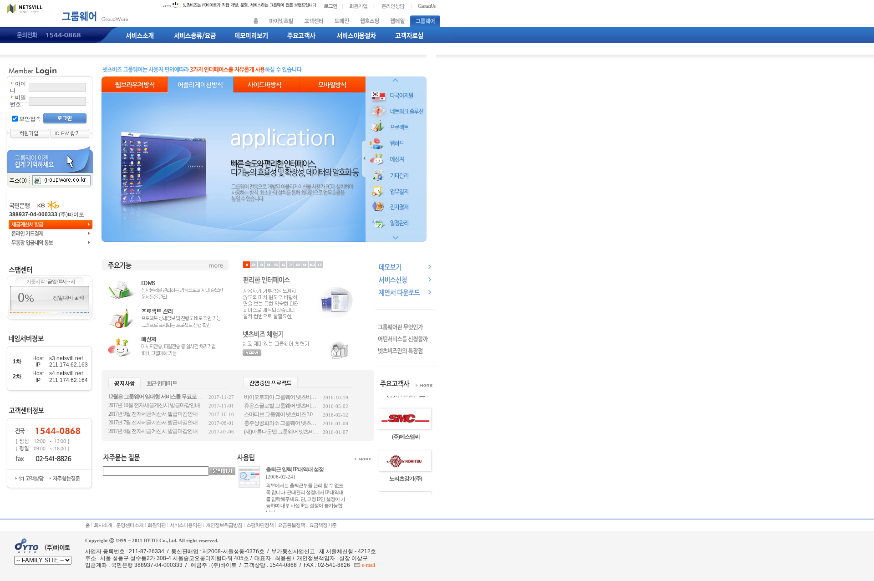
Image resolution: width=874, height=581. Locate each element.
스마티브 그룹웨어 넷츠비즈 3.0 (278, 414)
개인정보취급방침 (224, 525)
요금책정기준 (322, 525)
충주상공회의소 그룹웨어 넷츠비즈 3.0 (282, 423)
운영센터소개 (129, 525)
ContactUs (426, 6)
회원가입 (358, 6)
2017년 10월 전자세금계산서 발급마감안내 (154, 405)
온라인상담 (392, 6)
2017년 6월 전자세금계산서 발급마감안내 (153, 431)
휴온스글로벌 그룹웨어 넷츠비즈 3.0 (282, 406)
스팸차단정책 (260, 525)
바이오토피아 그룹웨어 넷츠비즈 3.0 (282, 397)
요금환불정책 (291, 525)
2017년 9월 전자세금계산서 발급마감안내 (153, 414)
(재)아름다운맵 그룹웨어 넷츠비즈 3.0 (282, 431)
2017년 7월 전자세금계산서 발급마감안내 (153, 422)
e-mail (368, 565)
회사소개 (103, 525)
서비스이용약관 (186, 525)
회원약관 (156, 525)
